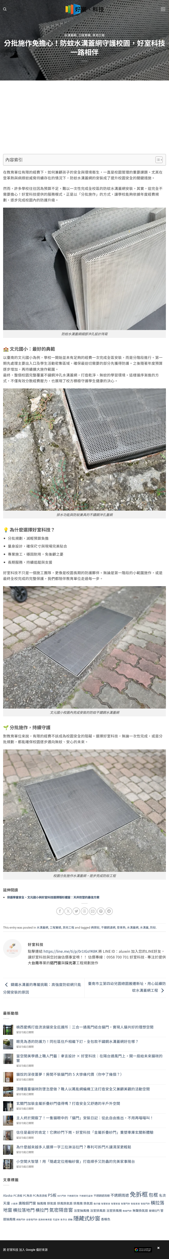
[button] (4, 9)
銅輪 (70, 1219)
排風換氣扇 (65, 1203)
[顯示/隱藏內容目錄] (157, 159)
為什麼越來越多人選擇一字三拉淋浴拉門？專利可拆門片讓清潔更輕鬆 (73, 1147)
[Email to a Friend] (92, 911)
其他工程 (99, 35)
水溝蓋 (144, 927)
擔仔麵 (97, 1203)
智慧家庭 (115, 1203)
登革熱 (121, 927)
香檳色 (105, 1219)
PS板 (52, 1195)
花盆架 (56, 1219)
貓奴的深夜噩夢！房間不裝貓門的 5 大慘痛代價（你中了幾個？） (70, 1074)
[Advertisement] (84, 111)
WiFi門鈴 (61, 1195)
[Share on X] (68, 911)
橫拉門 (41, 1210)
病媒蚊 (95, 927)
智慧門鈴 (125, 1203)
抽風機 (41, 1203)
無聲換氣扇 (140, 1210)
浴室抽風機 (81, 1210)
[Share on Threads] (84, 911)
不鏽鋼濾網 (108, 927)
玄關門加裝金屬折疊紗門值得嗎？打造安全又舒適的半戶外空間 (68, 1103)
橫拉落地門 (24, 1210)
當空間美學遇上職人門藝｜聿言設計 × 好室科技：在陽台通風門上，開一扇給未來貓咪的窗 (89, 1058)
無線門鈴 (127, 1210)
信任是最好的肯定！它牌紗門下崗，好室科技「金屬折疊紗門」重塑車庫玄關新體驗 (85, 1132)
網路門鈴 (20, 1219)
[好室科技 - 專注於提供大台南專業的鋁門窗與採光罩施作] (84, 9)
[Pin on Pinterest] (100, 911)
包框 (153, 1194)
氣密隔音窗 (61, 1209)
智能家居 (135, 1203)
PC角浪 (27, 1195)
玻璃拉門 (154, 1211)
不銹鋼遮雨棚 (102, 1195)
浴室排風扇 (98, 1210)
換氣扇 (88, 1203)
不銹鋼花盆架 (86, 1195)
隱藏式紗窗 (86, 1218)
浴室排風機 (114, 1210)
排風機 (78, 1203)
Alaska (8, 1195)
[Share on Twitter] (76, 911)
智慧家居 (105, 1203)
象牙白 (63, 1219)
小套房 (14, 1203)
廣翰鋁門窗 (27, 1203)
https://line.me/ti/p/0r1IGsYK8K (70, 951)
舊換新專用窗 (45, 1219)
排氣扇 (51, 1203)
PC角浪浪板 (40, 1195)
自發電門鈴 (32, 1219)
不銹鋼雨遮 (119, 1195)
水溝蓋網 (70, 35)
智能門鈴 (145, 1203)
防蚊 (153, 927)
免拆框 (139, 1194)
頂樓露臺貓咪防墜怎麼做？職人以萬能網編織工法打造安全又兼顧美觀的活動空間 (83, 1089)
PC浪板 (17, 1195)
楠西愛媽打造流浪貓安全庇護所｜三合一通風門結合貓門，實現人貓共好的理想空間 (85, 1027)
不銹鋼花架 (72, 1195)
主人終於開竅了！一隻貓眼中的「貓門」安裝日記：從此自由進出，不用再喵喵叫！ (85, 1118)
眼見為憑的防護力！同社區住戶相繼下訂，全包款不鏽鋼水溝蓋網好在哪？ (77, 1041)
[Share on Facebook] (60, 911)
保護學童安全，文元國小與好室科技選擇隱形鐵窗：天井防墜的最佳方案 (53, 897)
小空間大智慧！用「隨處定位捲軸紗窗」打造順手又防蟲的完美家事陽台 (75, 1161)
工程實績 (85, 35)
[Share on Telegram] (109, 911)
